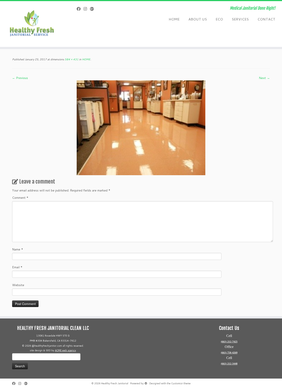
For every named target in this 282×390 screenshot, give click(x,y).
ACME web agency (65, 350)
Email (17, 267)
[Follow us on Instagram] (86, 9)
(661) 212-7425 (229, 341)
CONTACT (266, 19)
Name (17, 249)
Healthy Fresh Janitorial (114, 383)
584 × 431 (71, 59)
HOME (174, 19)
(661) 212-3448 (229, 363)
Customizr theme (181, 383)
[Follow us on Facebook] (80, 9)
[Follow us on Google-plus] (93, 9)
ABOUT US (197, 19)
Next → (264, 78)
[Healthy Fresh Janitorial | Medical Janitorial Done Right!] (32, 24)
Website (18, 285)
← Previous (20, 78)
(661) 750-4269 (229, 352)
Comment (20, 197)
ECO (219, 19)
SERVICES (240, 19)
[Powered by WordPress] (145, 382)
